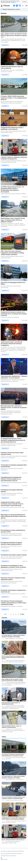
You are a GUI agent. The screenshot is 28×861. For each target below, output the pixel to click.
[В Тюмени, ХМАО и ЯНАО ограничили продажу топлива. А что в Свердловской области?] (14, 86)
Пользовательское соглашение (8, 855)
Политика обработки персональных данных (11, 853)
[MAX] (20, 5)
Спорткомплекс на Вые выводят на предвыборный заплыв (11, 703)
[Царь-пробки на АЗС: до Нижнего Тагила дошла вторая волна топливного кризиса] (14, 24)
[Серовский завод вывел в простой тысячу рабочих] (14, 56)
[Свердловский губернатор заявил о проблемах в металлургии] (14, 117)
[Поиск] (23, 5)
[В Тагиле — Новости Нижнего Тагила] (6, 5)
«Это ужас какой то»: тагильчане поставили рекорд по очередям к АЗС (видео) (13, 636)
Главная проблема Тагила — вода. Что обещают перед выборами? (12, 726)
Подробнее (13, 2)
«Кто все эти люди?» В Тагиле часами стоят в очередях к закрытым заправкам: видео (13, 797)
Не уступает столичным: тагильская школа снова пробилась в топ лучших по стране (13, 755)
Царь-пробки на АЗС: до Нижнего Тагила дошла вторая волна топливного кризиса (12, 680)
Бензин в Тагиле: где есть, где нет (11, 9)
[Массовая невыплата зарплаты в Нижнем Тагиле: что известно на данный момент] (14, 396)
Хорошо (24, 1)
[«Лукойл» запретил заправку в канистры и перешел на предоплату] (14, 147)
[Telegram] (14, 5)
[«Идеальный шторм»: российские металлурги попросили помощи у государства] (14, 332)
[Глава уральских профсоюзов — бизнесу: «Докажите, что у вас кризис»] (14, 366)
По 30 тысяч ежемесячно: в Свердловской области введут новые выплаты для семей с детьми (13, 657)
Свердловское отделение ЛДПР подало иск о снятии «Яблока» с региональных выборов (13, 818)
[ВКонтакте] (17, 5)
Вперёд (22, 614)
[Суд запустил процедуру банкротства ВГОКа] (14, 272)
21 (3, 37)
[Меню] (26, 5)
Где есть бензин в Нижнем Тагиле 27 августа (13, 839)
